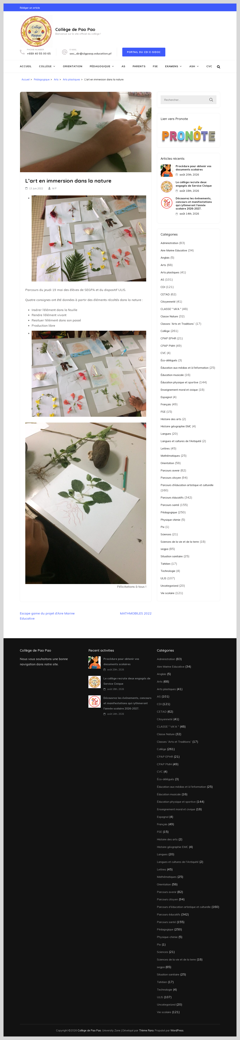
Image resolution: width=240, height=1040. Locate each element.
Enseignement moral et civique (179, 389)
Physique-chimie (170, 519)
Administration (169, 243)
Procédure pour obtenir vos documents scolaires (193, 167)
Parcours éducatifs (172, 497)
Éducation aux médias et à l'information (185, 367)
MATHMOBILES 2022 (136, 613)
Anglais (165, 257)
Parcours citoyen (171, 477)
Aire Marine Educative (174, 250)
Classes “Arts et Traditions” (178, 323)
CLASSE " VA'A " (171, 309)
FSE (155, 66)
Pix (162, 527)
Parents (139, 66)
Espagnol (166, 397)
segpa (164, 549)
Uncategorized (169, 585)
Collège (45, 66)
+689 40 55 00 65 (39, 53)
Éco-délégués (169, 360)
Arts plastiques (170, 272)
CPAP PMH (168, 345)
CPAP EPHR (168, 338)
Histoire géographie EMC (176, 426)
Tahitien (165, 563)
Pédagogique (100, 66)
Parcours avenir (170, 470)
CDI (163, 287)
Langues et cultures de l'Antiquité (181, 441)
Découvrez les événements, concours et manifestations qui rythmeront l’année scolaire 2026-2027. (194, 203)
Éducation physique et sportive (179, 382)
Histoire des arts (171, 419)
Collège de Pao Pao (75, 29)
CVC (209, 66)
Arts (163, 265)
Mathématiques (170, 455)
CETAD (165, 294)
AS (123, 66)
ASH (192, 66)
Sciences (166, 534)
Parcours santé (170, 505)
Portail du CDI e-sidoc (144, 52)
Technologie (168, 571)
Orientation (72, 66)
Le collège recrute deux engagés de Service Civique (194, 183)
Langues (166, 433)
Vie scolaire (167, 593)
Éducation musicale (172, 375)
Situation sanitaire (172, 556)
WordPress (176, 1030)
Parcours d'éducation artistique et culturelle (187, 485)
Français (166, 404)
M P (54, 188)
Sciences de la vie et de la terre (180, 541)
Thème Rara (146, 1030)
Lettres (165, 448)
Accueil (26, 66)
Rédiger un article (30, 7)
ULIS (163, 578)
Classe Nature (169, 316)
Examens (171, 66)
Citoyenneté (168, 301)
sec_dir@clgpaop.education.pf (91, 53)
